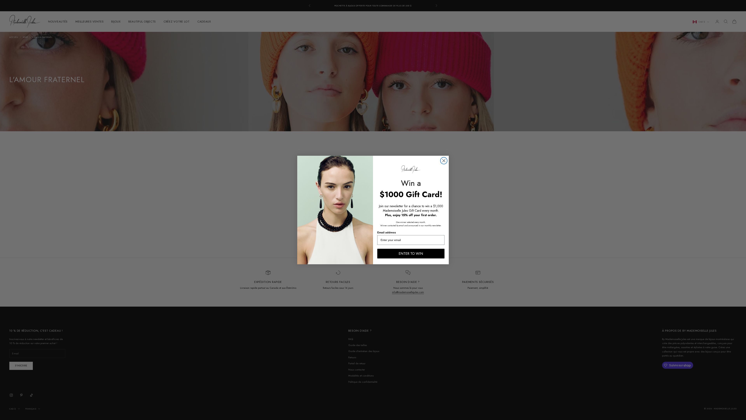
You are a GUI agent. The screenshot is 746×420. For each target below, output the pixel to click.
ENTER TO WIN (411, 253)
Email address (386, 232)
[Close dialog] (443, 160)
